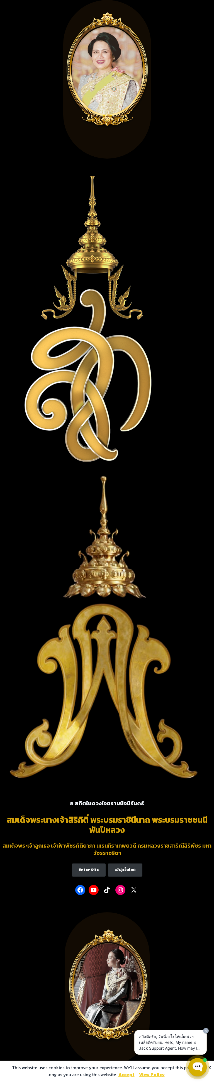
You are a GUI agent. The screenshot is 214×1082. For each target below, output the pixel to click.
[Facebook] (80, 890)
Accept (126, 1074)
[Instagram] (120, 890)
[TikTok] (107, 890)
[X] (134, 890)
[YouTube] (94, 890)
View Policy (152, 1074)
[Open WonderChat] (197, 1067)
